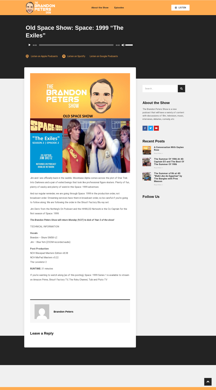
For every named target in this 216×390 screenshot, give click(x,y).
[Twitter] (150, 128)
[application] (80, 45)
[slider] (129, 44)
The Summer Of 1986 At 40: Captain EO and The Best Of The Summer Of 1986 (169, 162)
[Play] (29, 45)
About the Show (99, 7)
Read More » (158, 153)
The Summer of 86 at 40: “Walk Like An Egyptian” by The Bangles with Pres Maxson (168, 177)
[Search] (181, 88)
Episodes (119, 7)
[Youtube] (156, 128)
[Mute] (123, 45)
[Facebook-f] (145, 128)
